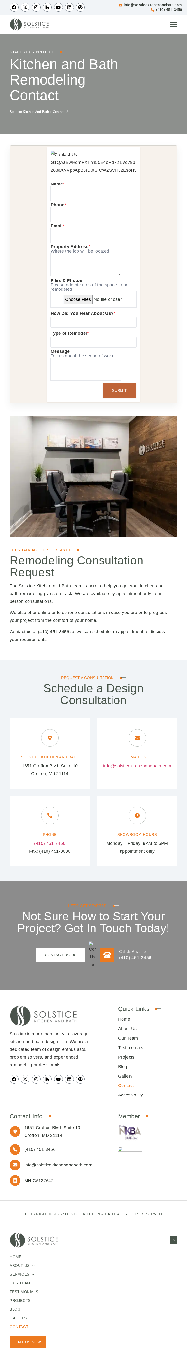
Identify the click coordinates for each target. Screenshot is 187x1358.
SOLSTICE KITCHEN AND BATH (50, 757)
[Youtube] (58, 7)
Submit (119, 390)
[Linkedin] (69, 7)
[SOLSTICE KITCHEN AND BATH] (50, 738)
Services (19, 1274)
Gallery (125, 1076)
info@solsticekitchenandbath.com (137, 765)
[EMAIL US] (137, 738)
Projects (126, 1057)
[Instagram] (36, 7)
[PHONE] (50, 815)
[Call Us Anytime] (107, 955)
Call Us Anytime (132, 951)
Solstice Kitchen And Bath (29, 112)
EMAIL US (137, 757)
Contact (126, 1085)
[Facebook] (14, 7)
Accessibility (130, 1095)
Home (124, 1019)
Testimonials (130, 1047)
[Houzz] (47, 7)
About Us (127, 1028)
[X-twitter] (25, 7)
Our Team (128, 1038)
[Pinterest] (80, 1079)
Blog (122, 1066)
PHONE (50, 834)
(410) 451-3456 (53, 631)
